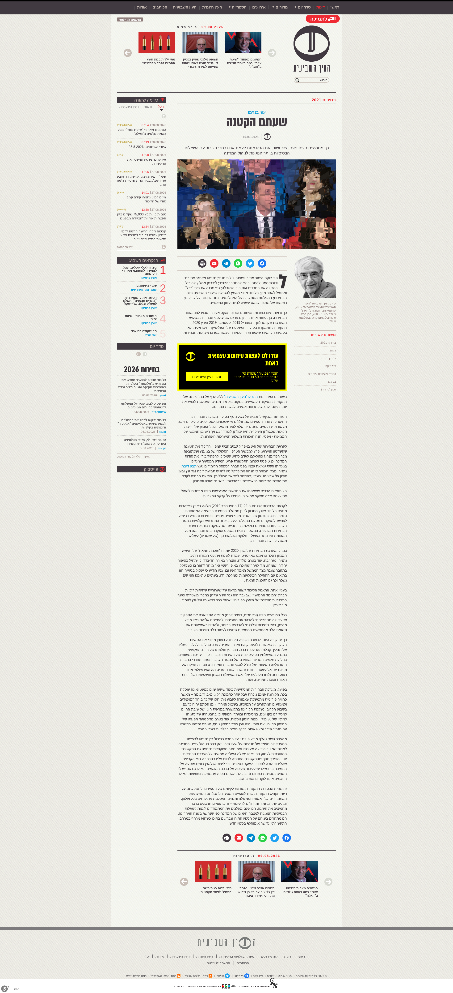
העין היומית (212, 7)
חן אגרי (161, 448)
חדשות (148, 106)
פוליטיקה (330, 366)
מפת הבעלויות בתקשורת (236, 956)
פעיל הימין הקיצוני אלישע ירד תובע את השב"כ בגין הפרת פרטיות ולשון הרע (141, 180)
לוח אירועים (269, 956)
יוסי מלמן (150, 335)
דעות (320, 7)
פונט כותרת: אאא (136, 976)
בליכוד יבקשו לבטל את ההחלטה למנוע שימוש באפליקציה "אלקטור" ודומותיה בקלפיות (141, 423)
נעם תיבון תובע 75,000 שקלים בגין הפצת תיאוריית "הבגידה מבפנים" (141, 216)
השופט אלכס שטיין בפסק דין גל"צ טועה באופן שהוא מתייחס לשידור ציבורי (200, 63)
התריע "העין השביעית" (241, 397)
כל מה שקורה (146, 100)
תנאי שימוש (285, 976)
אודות (142, 7)
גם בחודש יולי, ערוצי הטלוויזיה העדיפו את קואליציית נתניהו (145, 441)
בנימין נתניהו (328, 358)
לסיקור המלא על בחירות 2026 (133, 456)
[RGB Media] (228, 986)
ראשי (334, 7)
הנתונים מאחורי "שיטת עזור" (141, 317)
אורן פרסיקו (149, 277)
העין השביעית (129, 106)
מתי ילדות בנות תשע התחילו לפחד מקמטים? (158, 61)
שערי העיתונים (146, 285)
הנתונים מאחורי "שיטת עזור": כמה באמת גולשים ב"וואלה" (244, 63)
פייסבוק (151, 469)
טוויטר (220, 976)
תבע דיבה (189, 466)
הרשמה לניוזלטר (130, 19)
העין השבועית (185, 7)
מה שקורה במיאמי (144, 331)
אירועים (259, 7)
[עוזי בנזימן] (315, 297)
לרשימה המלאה (125, 247)
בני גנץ (332, 381)
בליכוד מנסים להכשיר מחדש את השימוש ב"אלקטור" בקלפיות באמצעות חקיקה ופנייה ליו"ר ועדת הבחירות (142, 385)
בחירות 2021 (324, 100)
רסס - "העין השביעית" (163, 976)
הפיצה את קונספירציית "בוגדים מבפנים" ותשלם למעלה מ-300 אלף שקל (140, 301)
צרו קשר (258, 976)
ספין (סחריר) (328, 389)
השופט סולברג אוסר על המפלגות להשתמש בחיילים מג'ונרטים (143, 405)
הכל (161, 106)
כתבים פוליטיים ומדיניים (322, 374)
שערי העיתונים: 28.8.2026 (147, 147)
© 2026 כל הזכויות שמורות (311, 976)
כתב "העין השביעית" (143, 289)
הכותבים (159, 7)
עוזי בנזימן (257, 112)
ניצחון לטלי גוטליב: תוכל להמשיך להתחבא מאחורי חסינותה (139, 270)
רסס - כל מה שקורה (196, 976)
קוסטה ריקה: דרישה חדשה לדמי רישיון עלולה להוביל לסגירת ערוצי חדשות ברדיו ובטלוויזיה (143, 235)
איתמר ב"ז (159, 412)
